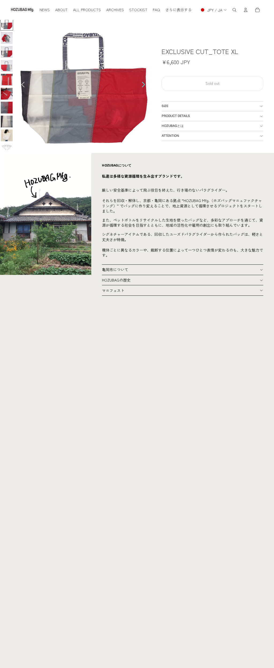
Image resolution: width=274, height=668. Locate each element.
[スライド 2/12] (7, 38)
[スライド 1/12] (7, 24)
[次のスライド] (145, 85)
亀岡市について (115, 269)
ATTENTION (170, 136)
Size (165, 106)
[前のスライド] (22, 85)
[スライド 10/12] (7, 149)
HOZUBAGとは (173, 126)
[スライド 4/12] (7, 66)
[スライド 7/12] (7, 107)
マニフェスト (113, 290)
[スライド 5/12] (7, 80)
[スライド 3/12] (7, 52)
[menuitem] (45, 10)
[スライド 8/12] (7, 121)
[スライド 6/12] (7, 94)
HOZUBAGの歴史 (116, 280)
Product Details (176, 116)
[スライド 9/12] (7, 135)
